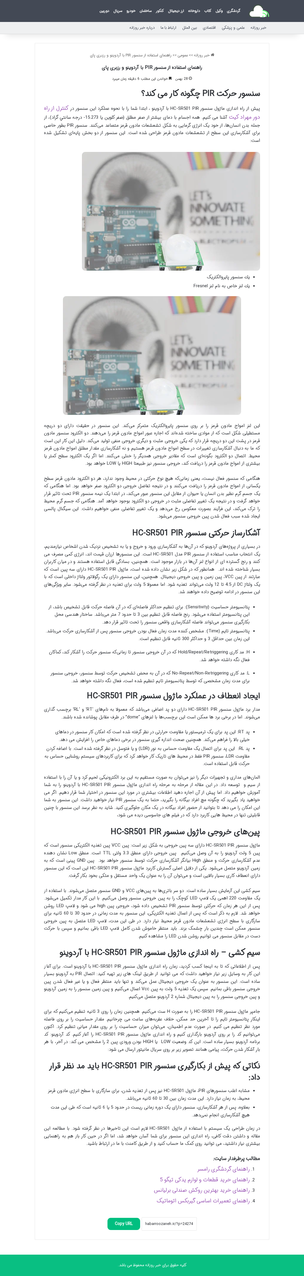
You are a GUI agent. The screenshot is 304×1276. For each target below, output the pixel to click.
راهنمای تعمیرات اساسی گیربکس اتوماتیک (203, 1201)
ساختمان (146, 11)
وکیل (219, 11)
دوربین (104, 11)
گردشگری (233, 11)
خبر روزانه (258, 28)
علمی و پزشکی (233, 28)
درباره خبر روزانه (142, 28)
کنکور (160, 11)
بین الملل (189, 28)
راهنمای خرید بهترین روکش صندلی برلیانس (202, 1190)
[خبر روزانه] (258, 11)
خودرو (130, 11)
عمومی (183, 55)
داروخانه (194, 11)
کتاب (207, 11)
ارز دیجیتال (176, 11)
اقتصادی (209, 28)
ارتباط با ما (168, 28)
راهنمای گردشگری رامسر (223, 1169)
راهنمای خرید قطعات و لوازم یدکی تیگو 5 (205, 1180)
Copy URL (124, 1224)
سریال (117, 11)
